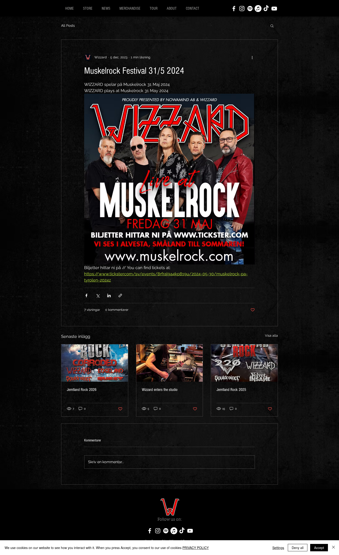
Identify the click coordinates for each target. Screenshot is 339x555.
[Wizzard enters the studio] (169, 363)
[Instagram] (241, 8)
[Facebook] (233, 8)
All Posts (68, 26)
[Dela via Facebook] (86, 295)
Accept (319, 547)
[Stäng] (333, 547)
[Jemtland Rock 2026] (94, 363)
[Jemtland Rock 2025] (244, 363)
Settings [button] (278, 547)
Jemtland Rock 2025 (231, 389)
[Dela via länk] (120, 295)
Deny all (297, 547)
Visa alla (271, 335)
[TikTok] (266, 8)
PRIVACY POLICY (195, 547)
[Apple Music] (258, 8)
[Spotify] (250, 8)
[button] (272, 25)
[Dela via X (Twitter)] (97, 295)
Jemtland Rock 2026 (81, 389)
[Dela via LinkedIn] (109, 295)
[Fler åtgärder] (252, 57)
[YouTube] (274, 8)
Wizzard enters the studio (160, 389)
